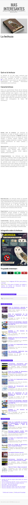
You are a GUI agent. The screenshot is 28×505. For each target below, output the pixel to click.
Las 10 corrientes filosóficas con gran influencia (13, 483)
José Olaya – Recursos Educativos (10, 484)
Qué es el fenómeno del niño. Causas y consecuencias (14, 481)
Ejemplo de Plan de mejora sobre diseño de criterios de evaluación (14, 480)
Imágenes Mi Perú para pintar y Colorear (14, 282)
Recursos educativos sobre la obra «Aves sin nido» (13, 487)
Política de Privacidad (19, 492)
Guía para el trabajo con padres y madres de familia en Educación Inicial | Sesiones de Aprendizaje (14, 286)
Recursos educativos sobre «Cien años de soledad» (14, 486)
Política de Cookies (8, 492)
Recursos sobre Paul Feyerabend (9, 485)
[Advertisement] (14, 56)
